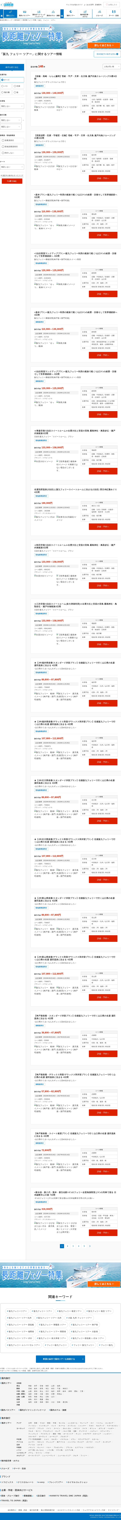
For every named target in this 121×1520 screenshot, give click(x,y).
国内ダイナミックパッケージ (33, 1410)
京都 (35, 1394)
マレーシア (84, 1423)
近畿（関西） (21, 1394)
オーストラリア (34, 1455)
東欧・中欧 (57, 1434)
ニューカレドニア (64, 1455)
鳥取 (30, 1396)
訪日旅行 (42, 1496)
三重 (81, 1391)
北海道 (19, 1383)
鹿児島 (65, 1402)
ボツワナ (89, 1442)
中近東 (19, 1439)
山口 (53, 1396)
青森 (30, 1386)
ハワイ (19, 1450)
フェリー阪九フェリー (57, 1345)
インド (53, 1425)
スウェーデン (105, 1431)
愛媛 (41, 1399)
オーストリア (68, 1434)
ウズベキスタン (112, 1425)
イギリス (76, 1428)
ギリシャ (93, 1428)
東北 (18, 1386)
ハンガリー (108, 1434)
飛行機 (7, 92)
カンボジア (109, 1423)
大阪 (41, 1394)
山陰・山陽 (21, 1396)
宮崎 (58, 1402)
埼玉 (47, 1388)
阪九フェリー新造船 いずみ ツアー (88, 1338)
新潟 (35, 1391)
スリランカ (72, 1425)
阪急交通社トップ (6, 20)
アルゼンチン (59, 1447)
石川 (47, 1391)
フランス (40, 1428)
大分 (53, 1402)
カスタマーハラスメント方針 (68, 1510)
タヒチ (75, 1455)
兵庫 (53, 1394)
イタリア (31, 1428)
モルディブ (100, 1425)
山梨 (30, 1391)
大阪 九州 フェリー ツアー (80, 1318)
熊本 (47, 1402)
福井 (53, 1391)
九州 (18, 1402)
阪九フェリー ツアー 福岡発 (21, 1332)
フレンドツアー (56, 1482)
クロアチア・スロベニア (92, 1434)
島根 (35, 1396)
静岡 (70, 1391)
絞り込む (13, 181)
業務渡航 (28, 1496)
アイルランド (48, 1431)
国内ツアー (7, 1383)
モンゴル (62, 1423)
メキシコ (31, 1447)
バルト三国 (67, 1431)
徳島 (30, 1399)
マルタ (30, 1431)
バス (6, 86)
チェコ (78, 1434)
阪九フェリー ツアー (43, 1311)
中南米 (19, 1447)
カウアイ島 (69, 1450)
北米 (18, 1444)
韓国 (48, 1423)
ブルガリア (64, 1436)
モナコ (38, 1431)
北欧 (75, 1431)
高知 (47, 1399)
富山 (41, 1391)
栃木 (35, 1388)
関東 (18, 1388)
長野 (58, 1391)
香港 (35, 1423)
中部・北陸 (21, 1391)
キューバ (40, 1447)
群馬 (41, 1388)
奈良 (47, 1394)
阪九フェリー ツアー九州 (20, 1318)
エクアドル (79, 1447)
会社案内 (11, 1510)
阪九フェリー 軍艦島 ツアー (53, 1325)
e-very (41, 1482)
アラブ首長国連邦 (34, 1439)
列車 (18, 86)
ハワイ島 (50, 1450)
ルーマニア (54, 1436)
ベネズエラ (90, 1447)
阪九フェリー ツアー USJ (20, 1338)
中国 (54, 1423)
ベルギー (111, 1428)
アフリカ (20, 1442)
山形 (53, 1386)
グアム (30, 1453)
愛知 (76, 1391)
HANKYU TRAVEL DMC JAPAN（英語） (69, 1496)
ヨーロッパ (21, 1428)
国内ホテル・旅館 (58, 1410)
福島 (58, 1386)
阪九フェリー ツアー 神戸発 (85, 1325)
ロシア (57, 1431)
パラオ (47, 1453)
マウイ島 (59, 1450)
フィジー (84, 1455)
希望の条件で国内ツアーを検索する (59, 1359)
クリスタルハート (26, 1482)
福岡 (30, 1402)
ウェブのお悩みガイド (74, 5)
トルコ (46, 1439)
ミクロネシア (21, 1453)
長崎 (41, 1402)
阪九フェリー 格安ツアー (70, 1311)
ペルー (48, 1447)
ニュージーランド (48, 1455)
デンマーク (83, 1431)
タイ (92, 1423)
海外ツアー (7, 1423)
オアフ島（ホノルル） (36, 1450)
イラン (73, 1439)
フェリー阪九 (107, 1345)
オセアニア (21, 1455)
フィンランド (33, 1434)
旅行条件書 (34, 1510)
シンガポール (73, 1423)
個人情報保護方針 (48, 1510)
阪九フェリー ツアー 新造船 (21, 1325)
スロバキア (32, 1436)
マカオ (42, 1423)
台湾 (30, 1423)
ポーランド (43, 1436)
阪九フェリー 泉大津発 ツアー (52, 1338)
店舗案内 (98, 5)
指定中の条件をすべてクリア (12, 175)
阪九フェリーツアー (18, 1311)
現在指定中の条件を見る (106, 54)
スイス (84, 1428)
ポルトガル (67, 1428)
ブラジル (69, 1447)
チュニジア (50, 1442)
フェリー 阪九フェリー (84, 1345)
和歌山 (59, 1394)
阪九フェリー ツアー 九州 (49, 1318)
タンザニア (107, 1442)
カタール (95, 1439)
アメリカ (31, 1444)
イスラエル (64, 1439)
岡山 (41, 1396)
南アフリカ (61, 1442)
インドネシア (44, 1425)
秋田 (47, 1386)
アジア (19, 1423)
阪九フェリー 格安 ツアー (100, 1311)
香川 (35, 1399)
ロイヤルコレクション (78, 1482)
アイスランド (45, 1434)
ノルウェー (94, 1431)
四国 (18, 1399)
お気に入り (112, 5)
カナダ (39, 1444)
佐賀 (35, 1402)
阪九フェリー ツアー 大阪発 (85, 1332)
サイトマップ (113, 1510)
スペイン (57, 1428)
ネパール (62, 1425)
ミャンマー (82, 1425)
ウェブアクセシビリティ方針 (94, 1510)
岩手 (35, 1386)
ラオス (91, 1425)
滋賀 (30, 1394)
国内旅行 (17, 20)
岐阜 (64, 1391)
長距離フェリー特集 (29, 20)
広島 (47, 1396)
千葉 (58, 1388)
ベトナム (99, 1423)
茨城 (30, 1388)
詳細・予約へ (103, 119)
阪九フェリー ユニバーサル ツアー (24, 1345)
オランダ (102, 1428)
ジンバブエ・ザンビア (76, 1442)
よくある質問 (89, 5)
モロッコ (40, 1442)
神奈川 (65, 1388)
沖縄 (18, 1405)
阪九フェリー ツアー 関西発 (53, 1332)
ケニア (97, 1442)
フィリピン (32, 1425)
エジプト (31, 1442)
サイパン (39, 1453)
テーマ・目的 (20, 1469)
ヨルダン (54, 1439)
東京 (53, 1388)
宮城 (41, 1386)
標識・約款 (22, 1510)
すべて (7, 80)
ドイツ (48, 1428)
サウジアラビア (84, 1439)
